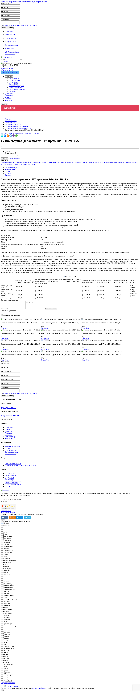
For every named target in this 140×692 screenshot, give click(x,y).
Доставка (8, 173)
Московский (7, 609)
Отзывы (8, 175)
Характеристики (11, 169)
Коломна (6, 579)
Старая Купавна (8, 648)
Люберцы (6, 605)
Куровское (6, 593)
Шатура (5, 669)
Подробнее (5, 328)
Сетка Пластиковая (11, 483)
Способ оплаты (10, 450)
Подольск (6, 630)
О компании (9, 427)
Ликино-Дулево (8, 595)
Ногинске (6, 615)
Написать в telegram (8, 512)
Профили (8, 486)
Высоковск (7, 540)
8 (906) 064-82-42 (7, 70)
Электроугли (7, 679)
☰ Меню (4, 104)
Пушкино (6, 634)
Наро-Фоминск (8, 613)
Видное (5, 534)
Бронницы (6, 530)
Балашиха (6, 528)
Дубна (5, 556)
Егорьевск (6, 558)
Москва (6, 524)
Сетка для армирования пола (63, 162)
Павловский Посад (9, 626)
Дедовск (6, 544)
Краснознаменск (9, 589)
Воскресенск (7, 538)
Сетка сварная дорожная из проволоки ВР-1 (16, 162)
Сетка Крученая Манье (13, 484)
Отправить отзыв (50, 309)
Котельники (7, 583)
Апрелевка (7, 526)
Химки (5, 660)
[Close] (3, 521)
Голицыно (6, 542)
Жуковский (7, 562)
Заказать (4, 158)
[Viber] (13, 135)
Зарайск (6, 564)
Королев (6, 581)
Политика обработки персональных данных (20, 465)
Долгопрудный (8, 550)
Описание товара (11, 168)
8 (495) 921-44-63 (7, 69)
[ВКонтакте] (5, 135)
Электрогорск (8, 675)
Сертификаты (10, 462)
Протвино (6, 632)
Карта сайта (9, 438)
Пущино (6, 636)
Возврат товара (10, 454)
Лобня (5, 597)
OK (3, 690)
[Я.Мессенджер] (2, 135)
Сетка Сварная (10, 473)
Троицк (5, 656)
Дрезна (5, 554)
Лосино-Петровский (10, 599)
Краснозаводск (8, 587)
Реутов (5, 640)
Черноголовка (8, 664)
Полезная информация (13, 464)
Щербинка (6, 673)
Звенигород (7, 566)
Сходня (5, 652)
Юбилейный (7, 681)
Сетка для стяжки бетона (125, 162)
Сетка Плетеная (10, 475)
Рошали (5, 642)
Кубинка (6, 591)
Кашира (6, 573)
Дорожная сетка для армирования (85, 162)
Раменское (6, 638)
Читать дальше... (6, 235)
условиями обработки (39, 688)
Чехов (5, 667)
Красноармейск (8, 585)
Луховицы (6, 601)
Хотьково (6, 662)
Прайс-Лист (9, 429)
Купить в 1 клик (14, 158)
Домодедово (7, 552)
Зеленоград (7, 569)
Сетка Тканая (9, 477)
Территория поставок (12, 446)
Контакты (8, 431)
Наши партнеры (10, 437)
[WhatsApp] (16, 135)
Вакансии (8, 435)
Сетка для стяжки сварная (27, 164)
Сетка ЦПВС (9, 479)
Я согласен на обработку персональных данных (20, 25)
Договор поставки (11, 452)
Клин (5, 577)
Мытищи (6, 611)
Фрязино (6, 658)
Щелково (6, 671)
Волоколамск (7, 536)
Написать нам (10, 54)
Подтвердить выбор (8, 683)
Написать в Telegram (10, 72)
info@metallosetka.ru (12, 52)
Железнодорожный (9, 560)
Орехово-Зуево (8, 624)
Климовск (6, 575)
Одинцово (6, 618)
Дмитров (6, 548)
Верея (5, 532)
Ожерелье (6, 620)
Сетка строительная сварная (107, 162)
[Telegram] (10, 135)
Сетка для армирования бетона (42, 162)
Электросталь (8, 677)
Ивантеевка (7, 571)
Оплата (7, 171)
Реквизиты (9, 433)
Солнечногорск (8, 646)
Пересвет (6, 628)
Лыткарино (7, 603)
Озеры (5, 622)
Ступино (6, 650)
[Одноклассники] (8, 135)
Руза (4, 644)
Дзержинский (8, 546)
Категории (9, 76)
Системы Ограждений (13, 481)
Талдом (5, 654)
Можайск (6, 607)
